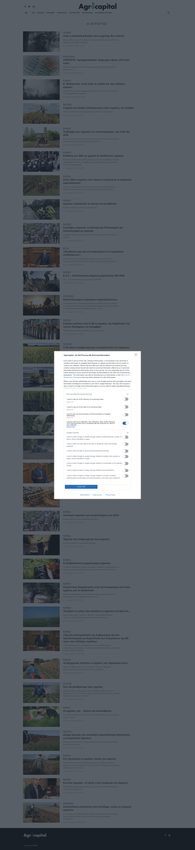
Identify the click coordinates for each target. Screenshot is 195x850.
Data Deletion (85, 495)
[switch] (125, 399)
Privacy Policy (110, 495)
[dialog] (97, 425)
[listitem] (97, 394)
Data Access (97, 495)
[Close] (136, 355)
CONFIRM (81, 487)
